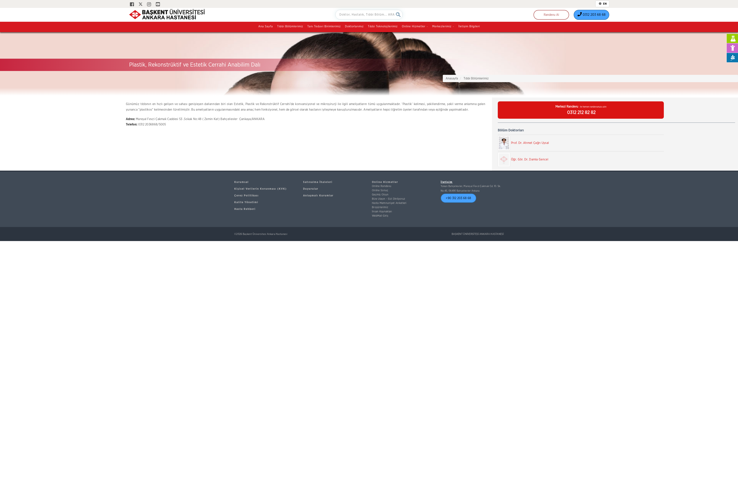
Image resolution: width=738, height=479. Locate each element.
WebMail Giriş (380, 215)
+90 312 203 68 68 (458, 198)
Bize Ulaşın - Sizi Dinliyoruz (388, 199)
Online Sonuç (380, 190)
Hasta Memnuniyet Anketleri (389, 203)
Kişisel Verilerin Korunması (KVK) (260, 189)
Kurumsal (241, 182)
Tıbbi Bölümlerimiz (290, 26)
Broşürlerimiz (380, 207)
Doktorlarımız (354, 26)
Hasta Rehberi (245, 209)
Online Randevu (381, 186)
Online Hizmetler (385, 182)
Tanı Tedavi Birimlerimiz (324, 26)
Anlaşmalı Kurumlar (318, 195)
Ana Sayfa (265, 26)
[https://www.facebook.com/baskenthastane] (132, 4)
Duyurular (310, 189)
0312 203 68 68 (594, 15)
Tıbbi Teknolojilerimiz (383, 26)
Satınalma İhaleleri (317, 182)
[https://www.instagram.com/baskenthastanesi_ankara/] (149, 4)
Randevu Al (551, 14)
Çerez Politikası (246, 195)
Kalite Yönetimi (246, 202)
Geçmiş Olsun (380, 194)
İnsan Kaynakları (382, 211)
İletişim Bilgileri (469, 26)
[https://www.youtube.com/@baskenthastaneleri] (158, 4)
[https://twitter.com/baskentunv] (140, 4)
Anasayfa (452, 78)
